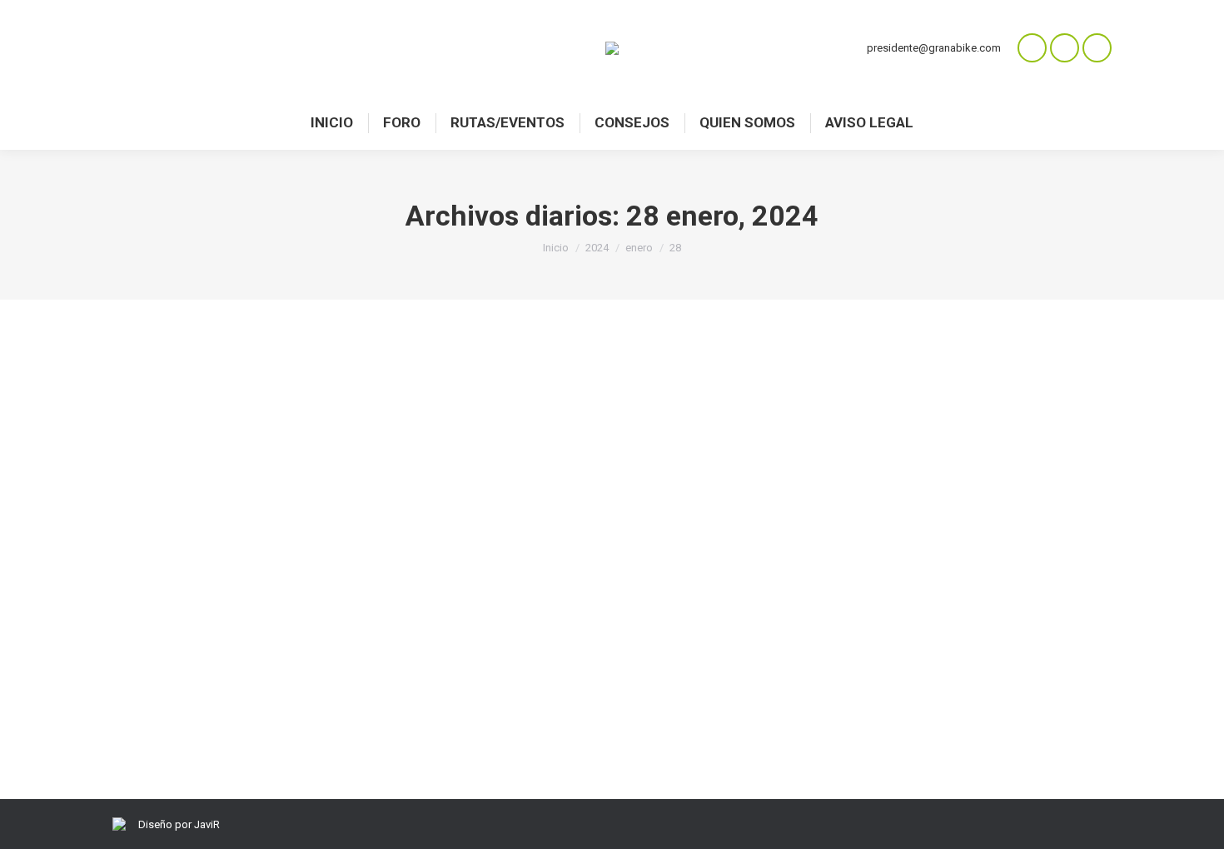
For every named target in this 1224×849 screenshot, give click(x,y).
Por (247, 661)
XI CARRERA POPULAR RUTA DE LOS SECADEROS (324, 631)
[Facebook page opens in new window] (1064, 47)
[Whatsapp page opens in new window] (1032, 47)
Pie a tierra (157, 661)
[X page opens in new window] (1097, 47)
